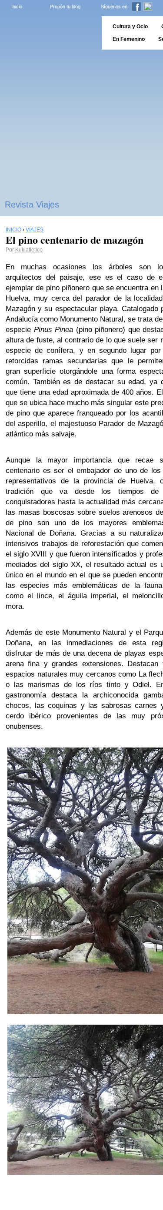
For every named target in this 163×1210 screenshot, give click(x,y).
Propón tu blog (65, 6)
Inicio (16, 6)
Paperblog (48, 33)
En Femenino (129, 39)
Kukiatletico (29, 250)
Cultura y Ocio (130, 26)
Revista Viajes (32, 204)
